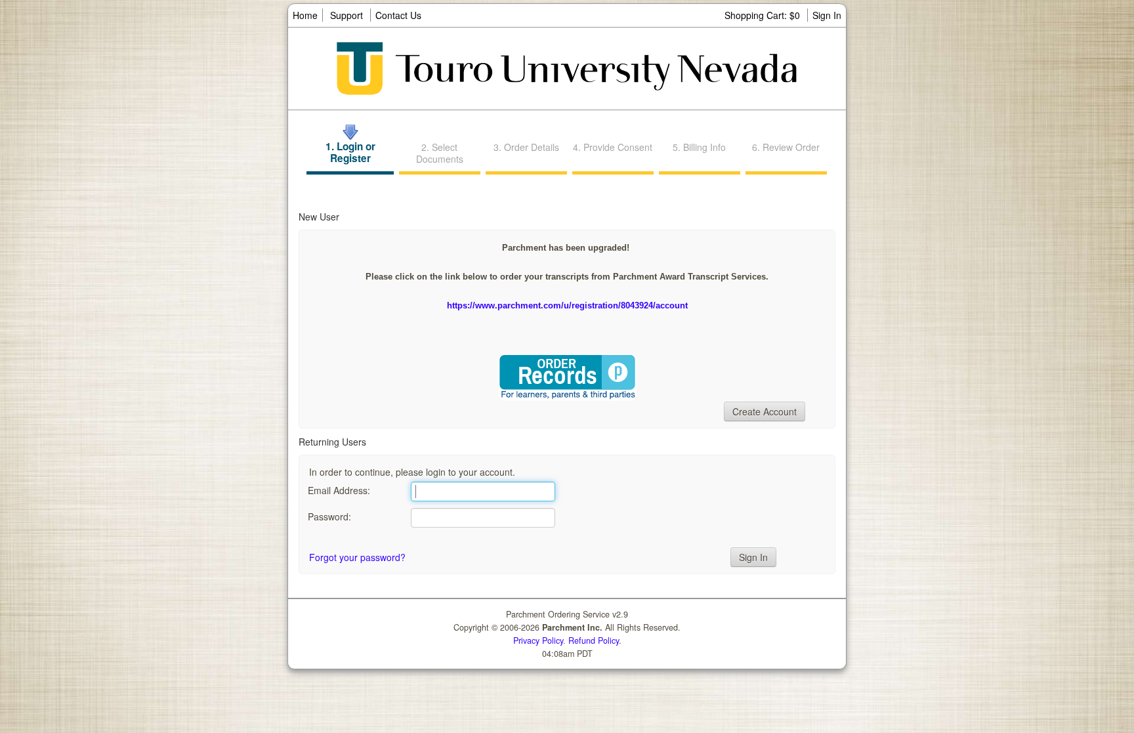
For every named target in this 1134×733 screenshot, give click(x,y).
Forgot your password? (357, 557)
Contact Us (398, 15)
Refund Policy (593, 640)
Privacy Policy (538, 640)
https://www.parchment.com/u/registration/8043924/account (567, 305)
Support (346, 15)
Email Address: (339, 490)
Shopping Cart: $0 (763, 15)
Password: (329, 516)
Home (305, 15)
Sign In (826, 15)
